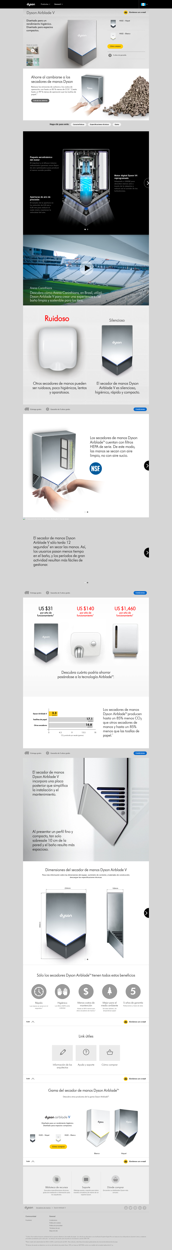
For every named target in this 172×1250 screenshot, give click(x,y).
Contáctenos (140, 409)
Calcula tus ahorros (40, 101)
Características (78, 124)
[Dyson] (31, 4)
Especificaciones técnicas (99, 124)
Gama (117, 124)
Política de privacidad (55, 1225)
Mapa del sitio (53, 1231)
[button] (144, 4)
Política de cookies (55, 1223)
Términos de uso (54, 1228)
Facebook (29, 1220)
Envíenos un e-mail (137, 12)
